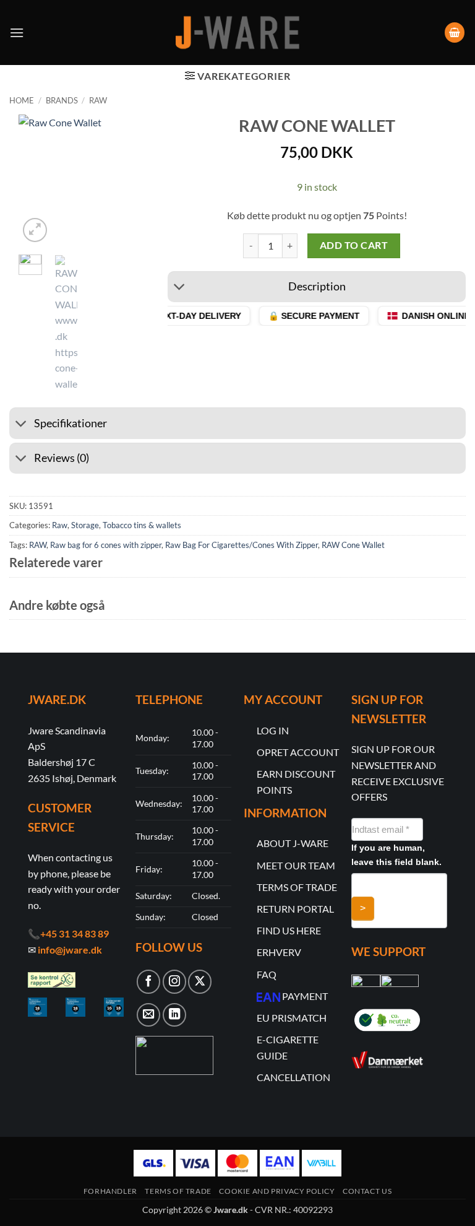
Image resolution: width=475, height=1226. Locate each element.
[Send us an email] (148, 1015)
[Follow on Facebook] (148, 981)
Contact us (367, 1191)
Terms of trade (178, 1191)
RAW (37, 545)
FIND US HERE (289, 930)
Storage (85, 525)
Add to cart (354, 245)
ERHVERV (279, 952)
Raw (98, 100)
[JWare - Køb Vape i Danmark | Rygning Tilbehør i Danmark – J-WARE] (237, 32)
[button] (16, 32)
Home (21, 100)
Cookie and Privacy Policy (277, 1191)
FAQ (266, 974)
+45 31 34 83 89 (74, 933)
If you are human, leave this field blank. (396, 855)
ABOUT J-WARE (292, 843)
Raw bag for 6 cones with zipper (105, 545)
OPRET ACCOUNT (298, 752)
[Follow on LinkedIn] (174, 1015)
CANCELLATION (293, 1077)
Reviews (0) (61, 457)
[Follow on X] (200, 981)
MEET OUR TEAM (296, 865)
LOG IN (273, 730)
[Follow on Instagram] (174, 981)
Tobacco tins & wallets (142, 525)
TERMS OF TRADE (297, 887)
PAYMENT (305, 996)
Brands (62, 100)
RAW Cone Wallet (353, 545)
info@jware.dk (70, 949)
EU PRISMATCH (292, 1018)
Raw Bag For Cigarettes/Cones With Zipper (241, 545)
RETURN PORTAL (295, 909)
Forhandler (110, 1191)
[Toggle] (180, 288)
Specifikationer (70, 423)
